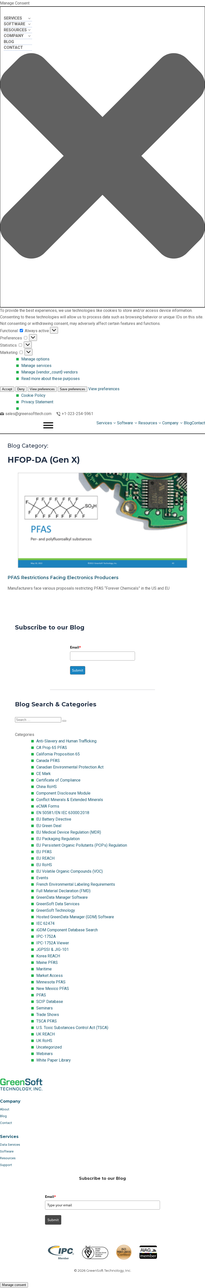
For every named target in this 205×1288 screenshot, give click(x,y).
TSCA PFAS (46, 1021)
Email (75, 647)
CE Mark (43, 773)
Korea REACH (48, 956)
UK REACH (45, 1034)
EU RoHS (44, 864)
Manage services (36, 365)
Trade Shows (47, 1014)
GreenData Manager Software (62, 897)
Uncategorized (49, 1047)
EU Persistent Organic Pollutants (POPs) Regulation (81, 845)
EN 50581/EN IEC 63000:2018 (62, 812)
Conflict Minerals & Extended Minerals (69, 799)
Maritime (44, 969)
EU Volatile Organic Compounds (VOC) (69, 871)
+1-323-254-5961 (77, 413)
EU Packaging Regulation (58, 838)
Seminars (44, 1008)
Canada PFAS (48, 760)
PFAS (41, 995)
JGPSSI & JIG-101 (52, 949)
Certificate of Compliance (58, 780)
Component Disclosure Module (63, 793)
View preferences (42, 389)
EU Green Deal (48, 825)
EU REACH (45, 858)
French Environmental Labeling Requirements (75, 884)
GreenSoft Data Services (58, 903)
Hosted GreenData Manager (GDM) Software (75, 917)
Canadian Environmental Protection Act (70, 767)
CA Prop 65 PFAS (51, 747)
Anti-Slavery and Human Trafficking (66, 741)
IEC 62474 (45, 923)
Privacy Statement (37, 402)
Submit (77, 670)
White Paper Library (53, 1060)
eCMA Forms (47, 806)
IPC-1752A (46, 936)
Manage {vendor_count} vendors (49, 372)
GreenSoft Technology (55, 910)
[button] (102, 157)
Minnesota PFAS (51, 982)
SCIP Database (49, 1001)
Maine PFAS (47, 962)
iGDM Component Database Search (67, 930)
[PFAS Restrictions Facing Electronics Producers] (103, 536)
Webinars (44, 1053)
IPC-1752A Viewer (52, 943)
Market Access (49, 975)
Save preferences (72, 389)
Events (42, 877)
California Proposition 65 (58, 754)
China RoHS (46, 786)
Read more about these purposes (50, 378)
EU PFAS (44, 851)
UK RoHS (44, 1040)
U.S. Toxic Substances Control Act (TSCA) (72, 1027)
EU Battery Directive (53, 819)
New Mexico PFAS (52, 988)
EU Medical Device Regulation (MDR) (68, 832)
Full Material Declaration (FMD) (63, 890)
